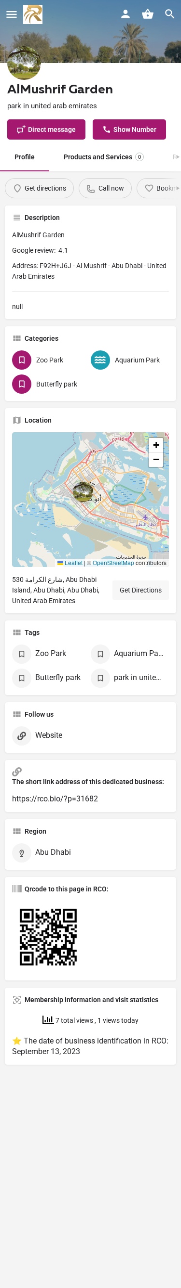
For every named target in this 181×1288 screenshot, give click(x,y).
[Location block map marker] (83, 492)
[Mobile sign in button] (125, 14)
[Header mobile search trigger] (170, 14)
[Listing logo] (24, 63)
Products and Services (102, 157)
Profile (24, 157)
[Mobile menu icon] (11, 15)
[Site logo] (34, 14)
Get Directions (141, 590)
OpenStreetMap (113, 562)
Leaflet (73, 562)
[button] (90, 499)
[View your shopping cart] (147, 14)
